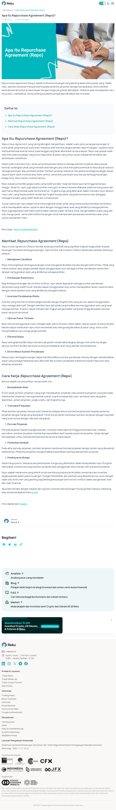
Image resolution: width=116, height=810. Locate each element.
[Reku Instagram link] (9, 663)
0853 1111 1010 (21, 748)
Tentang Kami (8, 722)
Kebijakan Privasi (9, 735)
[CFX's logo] (46, 761)
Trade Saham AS (9, 679)
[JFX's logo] (53, 770)
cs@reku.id (11, 651)
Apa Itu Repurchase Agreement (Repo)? (30, 115)
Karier (4, 725)
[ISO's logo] (32, 761)
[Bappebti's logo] (7, 761)
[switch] (102, 3)
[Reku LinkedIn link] (3, 663)
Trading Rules (8, 695)
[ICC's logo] (12, 769)
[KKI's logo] (33, 769)
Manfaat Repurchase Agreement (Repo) (30, 121)
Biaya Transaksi (9, 698)
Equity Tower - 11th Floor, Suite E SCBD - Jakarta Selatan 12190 (21, 657)
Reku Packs (7, 685)
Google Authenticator (12, 712)
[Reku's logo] (8, 3)
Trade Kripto (7, 675)
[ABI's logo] (11, 782)
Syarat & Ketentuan (11, 732)
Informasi (6, 702)
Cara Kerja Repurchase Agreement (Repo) (31, 126)
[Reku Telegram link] (20, 663)
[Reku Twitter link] (14, 663)
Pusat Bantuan (8, 705)
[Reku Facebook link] (26, 663)
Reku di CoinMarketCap (12, 728)
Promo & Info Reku (10, 709)
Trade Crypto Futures (12, 682)
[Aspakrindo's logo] (31, 782)
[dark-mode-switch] (108, 3)
